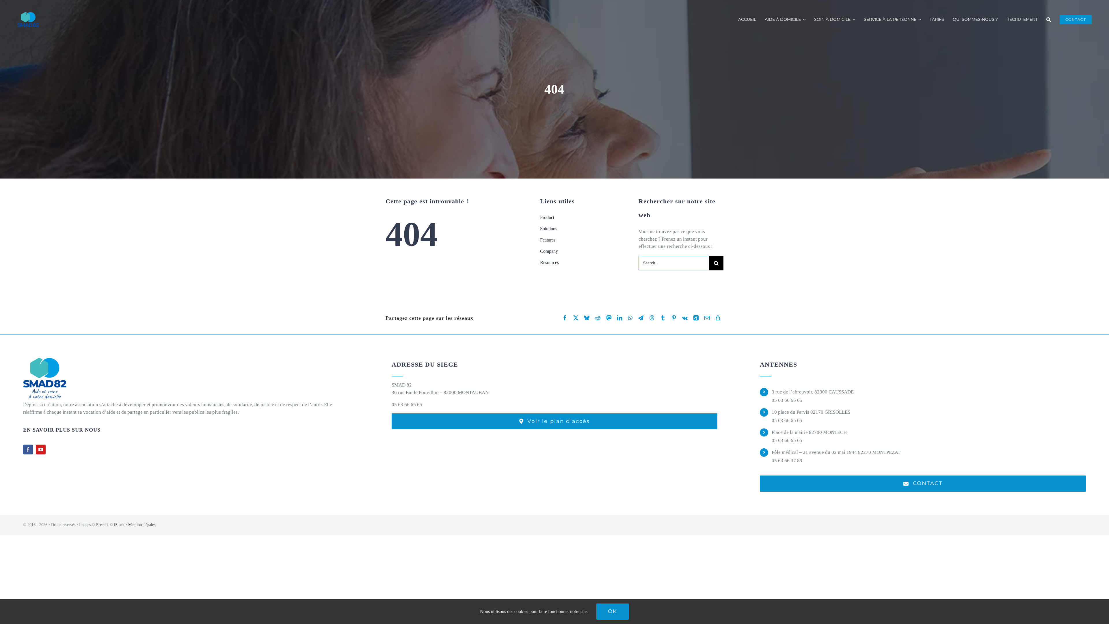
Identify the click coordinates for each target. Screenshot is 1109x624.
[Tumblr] (662, 318)
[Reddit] (597, 318)
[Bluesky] (586, 318)
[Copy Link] (717, 318)
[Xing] (696, 318)
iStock (119, 525)
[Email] (707, 318)
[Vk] (685, 318)
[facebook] (28, 449)
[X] (575, 318)
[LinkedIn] (619, 318)
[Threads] (651, 318)
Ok (612, 611)
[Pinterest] (673, 318)
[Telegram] (640, 318)
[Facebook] (564, 318)
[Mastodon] (608, 318)
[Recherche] (1048, 20)
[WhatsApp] (630, 318)
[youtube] (41, 449)
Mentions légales (141, 525)
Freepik (102, 525)
